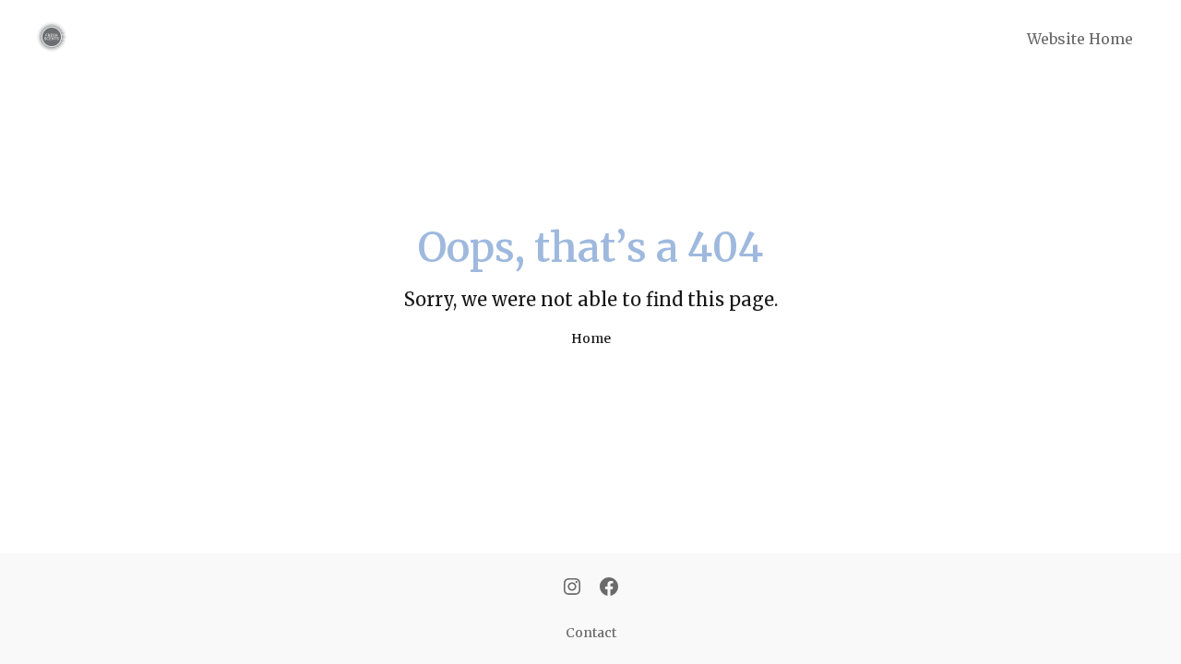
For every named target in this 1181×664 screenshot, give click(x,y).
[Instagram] (572, 588)
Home (591, 338)
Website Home (1080, 39)
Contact (591, 632)
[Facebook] (609, 588)
